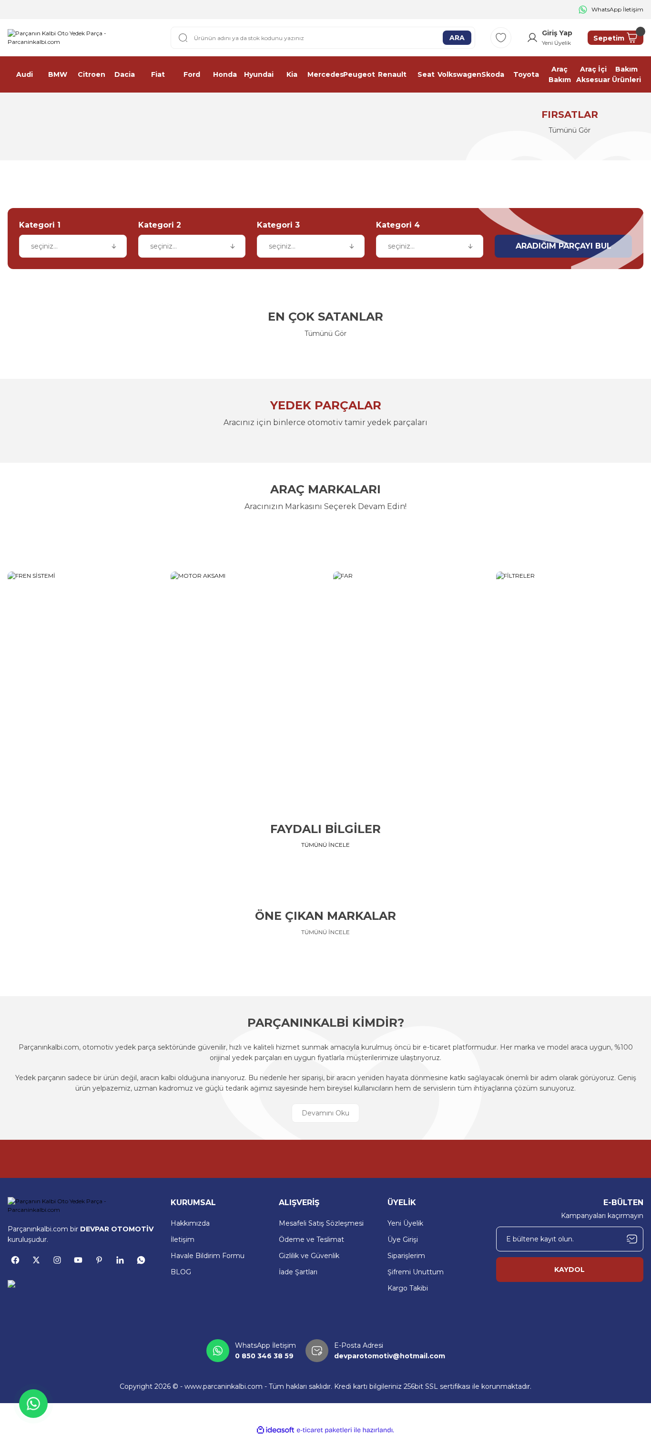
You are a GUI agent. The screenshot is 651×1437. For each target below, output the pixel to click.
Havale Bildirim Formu (207, 1255)
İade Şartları (298, 1272)
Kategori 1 (40, 224)
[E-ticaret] (324, 1430)
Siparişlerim (406, 1255)
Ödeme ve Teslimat (311, 1239)
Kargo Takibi (407, 1288)
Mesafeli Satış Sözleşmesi (321, 1223)
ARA (457, 37)
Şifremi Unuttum (415, 1272)
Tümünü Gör (325, 333)
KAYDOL (569, 1269)
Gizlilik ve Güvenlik (309, 1255)
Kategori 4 (398, 224)
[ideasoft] (275, 1430)
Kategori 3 (278, 224)
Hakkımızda (190, 1223)
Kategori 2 (159, 224)
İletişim (182, 1239)
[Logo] (81, 37)
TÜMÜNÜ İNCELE (325, 844)
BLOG (181, 1272)
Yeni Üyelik (405, 1223)
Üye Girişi (402, 1239)
